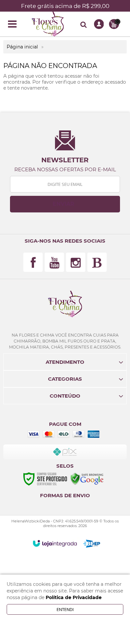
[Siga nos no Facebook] (33, 262)
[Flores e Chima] (47, 24)
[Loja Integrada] (54, 543)
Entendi (65, 609)
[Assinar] (65, 204)
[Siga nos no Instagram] (76, 262)
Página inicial (22, 47)
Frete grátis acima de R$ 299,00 (65, 6)
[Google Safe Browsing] (87, 479)
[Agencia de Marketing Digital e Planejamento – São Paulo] (91, 544)
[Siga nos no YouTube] (54, 262)
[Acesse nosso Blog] (97, 262)
